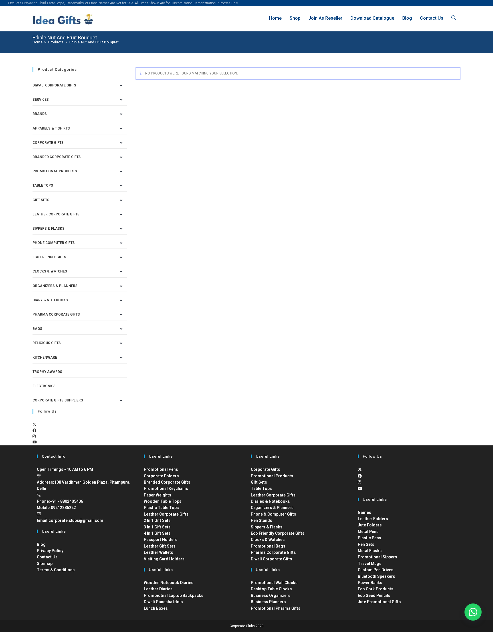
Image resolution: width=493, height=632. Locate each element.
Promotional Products (55, 171)
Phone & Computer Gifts (273, 514)
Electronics (44, 386)
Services (41, 100)
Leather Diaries (158, 589)
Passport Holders (160, 539)
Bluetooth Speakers (376, 576)
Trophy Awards (47, 372)
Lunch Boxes (156, 608)
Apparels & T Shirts (51, 128)
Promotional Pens (161, 469)
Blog (41, 544)
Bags (37, 329)
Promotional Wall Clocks (274, 582)
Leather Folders (373, 518)
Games (364, 512)
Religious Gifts (47, 343)
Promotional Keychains (166, 488)
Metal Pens (368, 531)
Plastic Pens (369, 538)
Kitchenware (45, 358)
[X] (34, 424)
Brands (40, 114)
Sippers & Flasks (48, 229)
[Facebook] (34, 430)
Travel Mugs (369, 563)
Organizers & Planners (55, 286)
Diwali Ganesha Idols (163, 601)
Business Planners (268, 601)
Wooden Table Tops (162, 501)
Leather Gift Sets (159, 546)
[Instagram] (34, 436)
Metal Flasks (370, 550)
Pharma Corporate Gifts (56, 314)
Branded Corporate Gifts (167, 482)
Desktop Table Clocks (271, 589)
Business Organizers (270, 595)
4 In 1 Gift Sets (157, 533)
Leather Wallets (158, 552)
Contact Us (47, 557)
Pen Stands (261, 520)
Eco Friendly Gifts (49, 257)
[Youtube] (35, 442)
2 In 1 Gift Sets (157, 520)
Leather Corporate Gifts (56, 214)
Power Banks (370, 582)
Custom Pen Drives (375, 570)
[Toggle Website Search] (453, 18)
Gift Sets (41, 200)
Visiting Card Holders (164, 559)
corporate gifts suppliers (58, 400)
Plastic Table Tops (161, 507)
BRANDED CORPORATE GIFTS (57, 157)
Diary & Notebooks (50, 300)
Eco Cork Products (375, 589)
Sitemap (44, 563)
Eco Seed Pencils (374, 595)
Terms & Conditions (56, 570)
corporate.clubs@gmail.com (76, 520)
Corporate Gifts (48, 143)
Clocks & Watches (50, 271)
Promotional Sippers (377, 557)
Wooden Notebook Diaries (168, 582)
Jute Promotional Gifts (379, 601)
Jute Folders (370, 525)
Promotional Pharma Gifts (275, 608)
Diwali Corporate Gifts (54, 85)
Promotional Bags (268, 546)
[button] (473, 612)
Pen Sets (366, 544)
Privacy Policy (50, 550)
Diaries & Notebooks (270, 501)
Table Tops (43, 185)
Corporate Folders (161, 476)
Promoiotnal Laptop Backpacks (173, 595)
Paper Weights (157, 495)
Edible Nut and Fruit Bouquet (94, 42)
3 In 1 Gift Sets (157, 527)
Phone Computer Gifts (54, 243)
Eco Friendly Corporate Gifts (277, 533)
